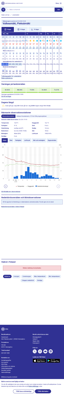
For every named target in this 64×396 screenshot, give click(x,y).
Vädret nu (7, 276)
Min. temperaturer (54, 276)
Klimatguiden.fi (37, 337)
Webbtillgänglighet (6, 368)
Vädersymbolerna (6, 78)
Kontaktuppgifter (6, 360)
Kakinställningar (5, 372)
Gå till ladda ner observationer (10, 191)
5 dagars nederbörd (28, 280)
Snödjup (39, 280)
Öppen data (36, 341)
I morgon (16, 276)
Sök (58, 9)
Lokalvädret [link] (15, 15)
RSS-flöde (4, 364)
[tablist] (32, 29)
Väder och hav (5, 15)
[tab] (8, 29)
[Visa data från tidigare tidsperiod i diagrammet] (5, 186)
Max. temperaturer (39, 276)
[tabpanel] (32, 53)
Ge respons (4, 362)
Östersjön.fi (36, 343)
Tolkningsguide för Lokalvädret (11, 76)
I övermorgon (26, 276)
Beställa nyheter (6, 370)
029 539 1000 (5, 353)
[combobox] (31, 9)
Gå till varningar (6, 96)
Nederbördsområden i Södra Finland (12, 206)
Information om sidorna (8, 366)
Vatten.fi (35, 339)
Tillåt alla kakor (43, 391)
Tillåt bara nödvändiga (23, 391)
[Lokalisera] (3, 10)
